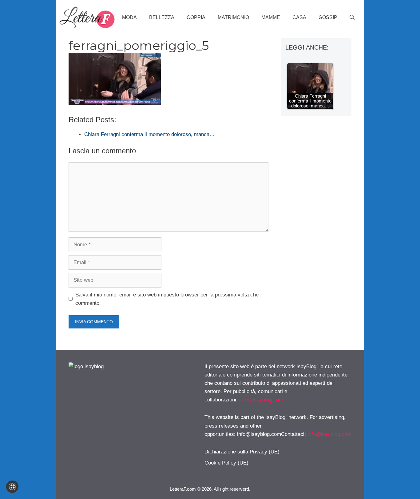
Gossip (328, 17)
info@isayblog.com (261, 400)
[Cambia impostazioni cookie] (12, 487)
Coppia (196, 17)
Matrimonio (233, 17)
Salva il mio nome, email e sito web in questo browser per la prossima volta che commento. (167, 299)
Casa (299, 17)
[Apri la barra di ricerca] (352, 17)
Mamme (270, 17)
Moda (129, 17)
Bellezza (161, 17)
